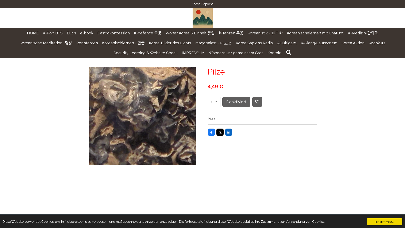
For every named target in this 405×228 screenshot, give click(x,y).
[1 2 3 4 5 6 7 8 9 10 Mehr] (214, 102)
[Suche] (288, 52)
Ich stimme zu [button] (384, 221)
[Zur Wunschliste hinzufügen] (257, 102)
